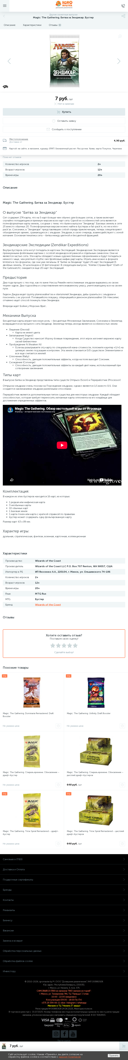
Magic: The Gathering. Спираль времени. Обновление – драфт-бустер (31, 774)
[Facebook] (64, 1034)
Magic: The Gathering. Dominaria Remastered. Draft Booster (28, 715)
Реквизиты (9, 910)
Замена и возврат (13, 940)
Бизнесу (7, 920)
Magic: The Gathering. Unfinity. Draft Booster (89, 713)
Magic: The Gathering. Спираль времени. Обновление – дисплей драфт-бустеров (95, 774)
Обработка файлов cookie (18, 961)
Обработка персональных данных (22, 950)
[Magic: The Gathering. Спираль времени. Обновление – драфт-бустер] (32, 751)
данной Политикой (70, 1056)
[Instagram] (56, 1034)
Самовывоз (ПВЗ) (12, 859)
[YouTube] (73, 1034)
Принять (114, 1055)
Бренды (7, 889)
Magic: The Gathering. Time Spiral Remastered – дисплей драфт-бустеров (95, 832)
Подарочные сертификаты (18, 879)
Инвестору (9, 971)
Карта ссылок (64, 1040)
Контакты (8, 899)
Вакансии (8, 930)
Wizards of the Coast (48, 604)
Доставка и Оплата (14, 869)
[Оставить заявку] (58, 725)
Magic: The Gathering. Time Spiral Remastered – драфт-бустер (31, 832)
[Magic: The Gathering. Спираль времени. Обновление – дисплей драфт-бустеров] (96, 751)
